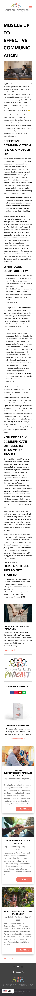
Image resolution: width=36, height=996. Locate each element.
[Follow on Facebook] (12, 692)
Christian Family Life (16, 779)
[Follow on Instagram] (16, 692)
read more (24, 809)
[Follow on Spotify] (24, 692)
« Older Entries (7, 958)
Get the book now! (18, 739)
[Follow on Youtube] (20, 692)
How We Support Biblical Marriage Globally (18, 773)
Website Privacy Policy (18, 993)
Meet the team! (9, 650)
